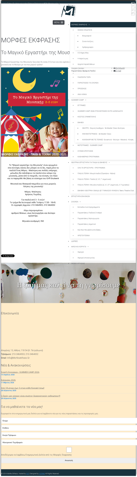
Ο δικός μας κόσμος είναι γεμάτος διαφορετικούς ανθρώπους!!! (30, 396)
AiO (27, 474)
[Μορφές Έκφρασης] (69, 11)
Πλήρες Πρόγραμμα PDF (37, 3)
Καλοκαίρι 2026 (8, 380)
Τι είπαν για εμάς (20, 3)
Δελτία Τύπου (6, 3)
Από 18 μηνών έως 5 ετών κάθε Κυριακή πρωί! (22, 388)
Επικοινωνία (53, 3)
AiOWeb (42, 474)
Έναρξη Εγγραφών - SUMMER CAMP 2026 (20, 372)
